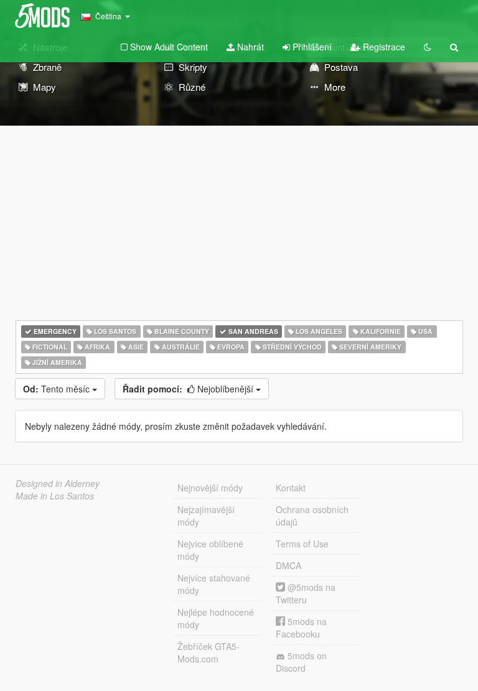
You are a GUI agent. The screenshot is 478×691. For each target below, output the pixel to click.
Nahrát (249, 46)
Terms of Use (302, 543)
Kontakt (291, 487)
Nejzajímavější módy (206, 515)
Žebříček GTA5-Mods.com (208, 652)
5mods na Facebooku (301, 627)
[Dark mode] (428, 46)
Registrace (382, 46)
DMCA (288, 565)
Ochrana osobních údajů (312, 515)
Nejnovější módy (210, 487)
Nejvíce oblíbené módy (210, 549)
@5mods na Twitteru (305, 593)
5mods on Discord (301, 661)
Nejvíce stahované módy (213, 584)
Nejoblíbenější (189, 389)
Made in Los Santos (55, 495)
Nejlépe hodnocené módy (215, 618)
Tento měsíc (57, 389)
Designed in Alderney (58, 483)
